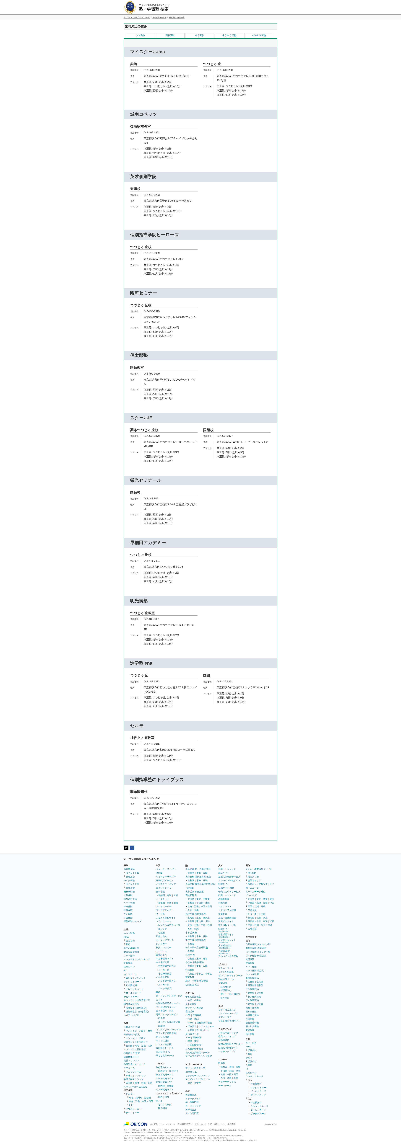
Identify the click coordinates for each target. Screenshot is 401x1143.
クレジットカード (132, 981)
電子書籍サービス (165, 1011)
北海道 (191, 899)
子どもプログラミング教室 (198, 1056)
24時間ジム (191, 1072)
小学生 (208, 973)
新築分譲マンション (133, 1079)
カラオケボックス (227, 1082)
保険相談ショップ (132, 921)
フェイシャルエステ (228, 1013)
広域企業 (252, 910)
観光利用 (162, 1108)
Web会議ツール (226, 979)
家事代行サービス (165, 880)
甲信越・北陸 (203, 902)
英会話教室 (190, 1004)
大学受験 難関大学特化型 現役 (200, 884)
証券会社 (130, 940)
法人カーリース (226, 968)
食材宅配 (160, 891)
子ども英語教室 (193, 996)
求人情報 (231, 1124)
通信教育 (189, 970)
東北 (131, 1097)
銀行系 (129, 978)
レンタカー (161, 943)
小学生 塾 (190, 955)
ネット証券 (129, 933)
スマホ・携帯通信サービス (259, 869)
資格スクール (192, 1034)
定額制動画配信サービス (168, 1003)
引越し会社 (161, 936)
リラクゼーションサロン (197, 1075)
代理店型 (130, 876)
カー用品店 (190, 1109)
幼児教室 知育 (192, 984)
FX (125, 970)
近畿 (143, 1045)
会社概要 (154, 1124)
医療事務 (197, 1015)
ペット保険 (129, 902)
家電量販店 (190, 1095)
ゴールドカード (133, 993)
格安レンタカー (163, 947)
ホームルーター (253, 888)
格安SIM (252, 873)
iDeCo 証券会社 (131, 952)
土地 (150, 1030)
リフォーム (129, 1068)
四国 (250, 906)
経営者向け (226, 987)
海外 (167, 1097)
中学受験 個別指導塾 (195, 940)
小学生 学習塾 (259, 35)
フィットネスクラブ (195, 1068)
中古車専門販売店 (167, 966)
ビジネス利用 (164, 1104)
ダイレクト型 (132, 873)
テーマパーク (225, 1085)
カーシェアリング (165, 940)
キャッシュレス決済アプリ (137, 1000)
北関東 (138, 1097)
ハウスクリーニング (166, 884)
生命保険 (128, 906)
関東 (238, 1067)
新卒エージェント (227, 941)
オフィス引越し (163, 1037)
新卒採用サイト (226, 935)
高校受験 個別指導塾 (195, 914)
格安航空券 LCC (164, 1082)
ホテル (159, 1101)
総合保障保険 (252, 1022)
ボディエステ (225, 1017)
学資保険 (128, 917)
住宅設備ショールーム (135, 1064)
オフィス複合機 (163, 1044)
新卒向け (225, 998)
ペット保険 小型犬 (255, 970)
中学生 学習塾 (229, 35)
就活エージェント (227, 869)
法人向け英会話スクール (197, 1052)
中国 (272, 902)
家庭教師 (189, 977)
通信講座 (189, 1011)
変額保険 (250, 1030)
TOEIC (191, 1022)
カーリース (161, 951)
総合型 (161, 1018)
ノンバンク (140, 978)
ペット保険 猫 (252, 974)
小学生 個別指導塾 (194, 962)
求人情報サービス (227, 925)
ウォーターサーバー (166, 869)
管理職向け (226, 990)
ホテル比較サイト (165, 1078)
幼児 (190, 1000)
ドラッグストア (193, 1098)
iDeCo (249, 1057)
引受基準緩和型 (255, 985)
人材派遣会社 (225, 952)
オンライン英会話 (194, 1007)
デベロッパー (132, 1112)
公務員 (191, 1030)
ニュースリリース (167, 1124)
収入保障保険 (254, 996)
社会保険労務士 (204, 1022)
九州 (150, 1045)
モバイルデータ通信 (255, 891)
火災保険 (128, 895)
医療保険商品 (252, 978)
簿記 (196, 1019)
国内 (160, 1097)
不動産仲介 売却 (132, 1027)
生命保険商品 (252, 989)
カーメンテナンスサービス (169, 996)
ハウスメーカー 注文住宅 (135, 1087)
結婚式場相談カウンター (230, 1044)
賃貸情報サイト (131, 1057)
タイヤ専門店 (192, 1113)
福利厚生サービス (165, 1048)
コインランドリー (165, 888)
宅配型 (161, 932)
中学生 (199, 973)
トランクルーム (163, 921)
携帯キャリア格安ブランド (261, 884)
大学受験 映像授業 (194, 891)
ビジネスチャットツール (230, 975)
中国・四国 (147, 1101)
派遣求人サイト (226, 921)
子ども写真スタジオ (166, 1007)
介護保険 (250, 1019)
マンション (131, 1030)
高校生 (191, 973)
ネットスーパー (163, 906)
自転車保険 (129, 891)
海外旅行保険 (130, 899)
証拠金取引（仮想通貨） (138, 1011)
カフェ (159, 999)
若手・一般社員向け (230, 994)
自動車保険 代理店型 (256, 948)
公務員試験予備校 (194, 1049)
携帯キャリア (254, 880)
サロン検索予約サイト (229, 1021)
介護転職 (222, 902)
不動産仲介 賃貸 (132, 1053)
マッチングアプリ (227, 1051)
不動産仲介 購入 (132, 1034)
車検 (158, 992)
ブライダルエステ (227, 1010)
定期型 (260, 981)
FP (189, 1015)
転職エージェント (227, 895)
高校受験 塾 (191, 895)
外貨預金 (128, 963)
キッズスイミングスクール (197, 1079)
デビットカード (131, 996)
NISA (126, 937)
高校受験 (170, 35)
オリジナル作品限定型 (169, 1022)
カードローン (130, 974)
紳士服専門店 (192, 1102)
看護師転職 (223, 899)
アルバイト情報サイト (229, 880)
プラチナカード (258, 1095)
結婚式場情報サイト (228, 1047)
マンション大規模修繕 (135, 1049)
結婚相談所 (223, 1040)
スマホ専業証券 (131, 948)
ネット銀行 (129, 955)
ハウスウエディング (228, 1033)
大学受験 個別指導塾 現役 (198, 876)
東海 (137, 1045)
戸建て (142, 1030)
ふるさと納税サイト (166, 917)
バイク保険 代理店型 (256, 955)
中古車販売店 (162, 962)
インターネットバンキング (137, 959)
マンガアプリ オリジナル (168, 1029)
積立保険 (250, 1034)
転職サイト (223, 884)
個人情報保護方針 (184, 1124)
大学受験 (140, 35)
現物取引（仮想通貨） (137, 1007)
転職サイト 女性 (226, 888)
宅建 (190, 1019)
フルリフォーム (133, 1072)
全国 (236, 1078)
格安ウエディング (227, 1036)
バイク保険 (129, 880)
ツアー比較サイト (165, 1089)
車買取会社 (161, 955)
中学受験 (199, 35)
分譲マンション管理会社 (136, 1042)
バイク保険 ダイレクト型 (258, 952)
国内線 (161, 1086)
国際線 (170, 1086)
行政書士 (192, 1026)
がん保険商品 (252, 1000)
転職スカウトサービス (229, 891)
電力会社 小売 (163, 1051)
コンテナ (162, 929)
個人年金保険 (252, 1026)
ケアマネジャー (206, 1026)
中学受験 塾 (191, 932)
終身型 (251, 981)
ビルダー (130, 1094)
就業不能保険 (252, 1007)
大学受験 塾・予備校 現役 (198, 869)
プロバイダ (251, 895)
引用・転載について (216, 1124)
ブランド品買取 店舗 (166, 1033)
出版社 (161, 1025)
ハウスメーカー (133, 1109)
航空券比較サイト (165, 1074)
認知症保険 (251, 1011)
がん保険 (128, 914)
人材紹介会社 (225, 946)
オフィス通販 (162, 1040)
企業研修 (222, 983)
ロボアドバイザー (132, 1015)
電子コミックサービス (167, 1014)
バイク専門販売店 (167, 981)
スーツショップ (193, 1106)
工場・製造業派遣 (227, 917)
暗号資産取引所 (131, 1004)
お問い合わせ (200, 1124)
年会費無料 (131, 985)
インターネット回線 (255, 914)
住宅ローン (129, 966)
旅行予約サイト (163, 1067)
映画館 (221, 1063)
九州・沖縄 (193, 910)
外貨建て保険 (252, 1015)
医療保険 (128, 910)
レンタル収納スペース (169, 925)
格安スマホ (253, 876)
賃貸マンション (131, 1060)
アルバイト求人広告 (228, 956)
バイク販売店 (162, 977)
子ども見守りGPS (165, 1055)
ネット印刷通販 (226, 971)
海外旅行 (173, 1071)
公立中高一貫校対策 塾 (196, 947)
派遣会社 (222, 914)
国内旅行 (162, 1071)
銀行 (128, 944)
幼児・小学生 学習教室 (196, 981)
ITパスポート (202, 1030)
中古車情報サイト (165, 958)
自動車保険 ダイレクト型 (258, 944)
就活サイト (223, 873)
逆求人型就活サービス (229, 876)
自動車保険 (129, 869)
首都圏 (129, 1045)
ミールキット (162, 899)
